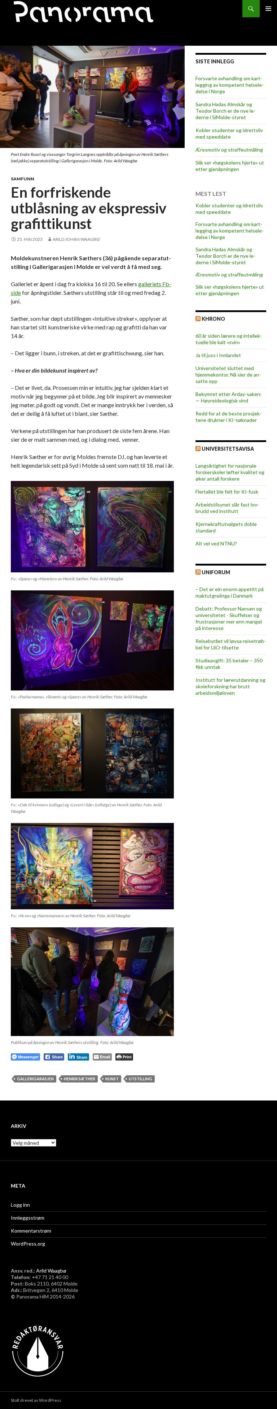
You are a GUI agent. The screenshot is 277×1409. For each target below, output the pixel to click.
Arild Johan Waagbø (76, 239)
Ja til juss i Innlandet (218, 355)
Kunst (112, 1078)
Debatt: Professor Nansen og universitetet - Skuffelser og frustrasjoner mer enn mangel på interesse (228, 618)
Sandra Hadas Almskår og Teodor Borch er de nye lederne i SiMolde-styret (225, 110)
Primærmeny (268, 8)
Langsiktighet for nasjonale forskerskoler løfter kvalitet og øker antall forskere (229, 472)
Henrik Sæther (79, 1078)
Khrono (213, 319)
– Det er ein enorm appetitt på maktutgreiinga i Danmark (229, 592)
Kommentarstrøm (31, 1231)
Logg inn (20, 1205)
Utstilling (140, 1078)
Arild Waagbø (51, 1271)
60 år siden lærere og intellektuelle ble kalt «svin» (228, 339)
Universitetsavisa (228, 449)
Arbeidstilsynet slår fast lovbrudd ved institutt (227, 507)
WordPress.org (28, 1244)
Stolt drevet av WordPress (36, 1400)
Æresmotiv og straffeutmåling (229, 150)
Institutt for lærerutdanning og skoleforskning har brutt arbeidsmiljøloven (230, 686)
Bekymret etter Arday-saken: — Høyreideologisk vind (228, 397)
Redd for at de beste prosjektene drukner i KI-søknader (228, 416)
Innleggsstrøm (27, 1218)
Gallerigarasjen (35, 1078)
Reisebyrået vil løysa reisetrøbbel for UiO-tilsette (230, 644)
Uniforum (216, 572)
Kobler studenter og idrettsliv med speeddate (229, 133)
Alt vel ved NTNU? (216, 543)
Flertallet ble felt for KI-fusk (226, 492)
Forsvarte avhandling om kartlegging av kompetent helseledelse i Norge (229, 84)
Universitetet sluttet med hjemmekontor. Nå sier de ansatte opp (228, 374)
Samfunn (22, 178)
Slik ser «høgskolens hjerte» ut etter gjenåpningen (229, 165)
